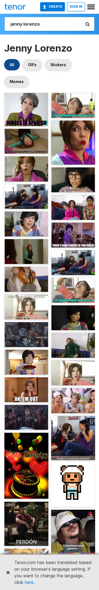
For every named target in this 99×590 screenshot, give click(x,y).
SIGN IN (76, 6)
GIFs (32, 64)
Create (55, 6)
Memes (17, 81)
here (29, 582)
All (12, 64)
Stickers (58, 64)
